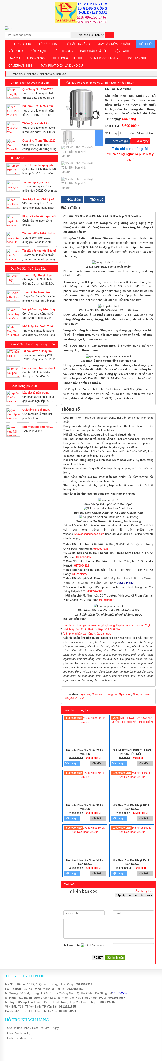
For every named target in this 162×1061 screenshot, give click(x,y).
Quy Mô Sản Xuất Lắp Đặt (28, 268)
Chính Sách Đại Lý (18, 1033)
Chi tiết (97, 763)
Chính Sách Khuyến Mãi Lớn (30, 82)
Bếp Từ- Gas (63, 51)
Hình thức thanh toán (20, 1038)
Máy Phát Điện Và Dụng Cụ (62, 65)
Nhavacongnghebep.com (89, 533)
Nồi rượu (38, 51)
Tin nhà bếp (18, 158)
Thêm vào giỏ (119, 141)
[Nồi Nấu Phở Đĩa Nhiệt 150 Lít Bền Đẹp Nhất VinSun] (132, 832)
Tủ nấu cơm (48, 44)
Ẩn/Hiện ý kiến (144, 891)
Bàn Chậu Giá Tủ (93, 51)
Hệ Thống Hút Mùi (67, 58)
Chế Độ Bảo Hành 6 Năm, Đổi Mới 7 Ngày (33, 1028)
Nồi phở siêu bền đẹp (53, 73)
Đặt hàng (71, 763)
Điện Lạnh (121, 51)
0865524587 (107, 1002)
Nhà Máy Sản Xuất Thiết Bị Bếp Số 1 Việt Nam (92, 629)
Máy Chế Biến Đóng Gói (26, 58)
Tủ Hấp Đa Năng (77, 44)
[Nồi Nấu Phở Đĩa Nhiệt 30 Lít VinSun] (85, 777)
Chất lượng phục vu (24, 386)
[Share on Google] (150, 89)
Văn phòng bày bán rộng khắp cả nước (87, 633)
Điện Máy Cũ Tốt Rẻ (104, 58)
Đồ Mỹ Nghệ (137, 58)
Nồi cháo (15, 51)
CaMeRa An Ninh (20, 65)
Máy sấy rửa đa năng (114, 44)
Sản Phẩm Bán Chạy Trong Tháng (34, 344)
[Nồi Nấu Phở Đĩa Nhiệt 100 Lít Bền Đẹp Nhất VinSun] (132, 777)
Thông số (96, 199)
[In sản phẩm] (154, 89)
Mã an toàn (72, 945)
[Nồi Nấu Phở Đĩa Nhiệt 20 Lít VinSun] (85, 722)
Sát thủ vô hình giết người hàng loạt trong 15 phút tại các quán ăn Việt (106, 625)
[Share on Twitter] (145, 89)
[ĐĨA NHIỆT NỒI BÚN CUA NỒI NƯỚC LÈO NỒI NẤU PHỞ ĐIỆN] (132, 722)
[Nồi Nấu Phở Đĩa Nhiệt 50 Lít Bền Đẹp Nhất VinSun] (85, 832)
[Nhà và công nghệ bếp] (81, 22)
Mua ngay (142, 141)
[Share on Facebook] (140, 89)
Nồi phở (145, 44)
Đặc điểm (74, 199)
